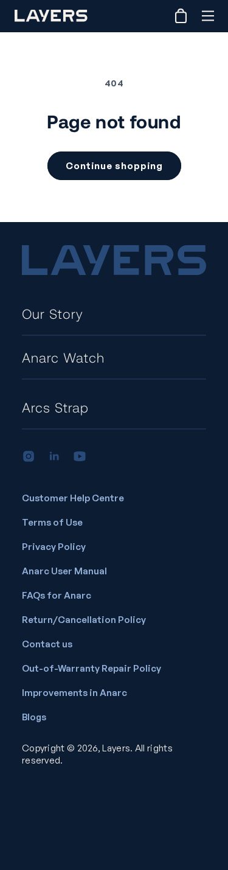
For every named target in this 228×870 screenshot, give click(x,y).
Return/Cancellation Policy (84, 619)
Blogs (34, 717)
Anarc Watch (63, 357)
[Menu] (207, 16)
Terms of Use (52, 522)
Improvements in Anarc (74, 692)
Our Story (52, 313)
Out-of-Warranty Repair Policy (91, 668)
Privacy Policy (54, 546)
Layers (116, 748)
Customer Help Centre (73, 498)
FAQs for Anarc (56, 595)
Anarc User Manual (64, 571)
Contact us (47, 644)
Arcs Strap (55, 407)
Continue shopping (114, 166)
